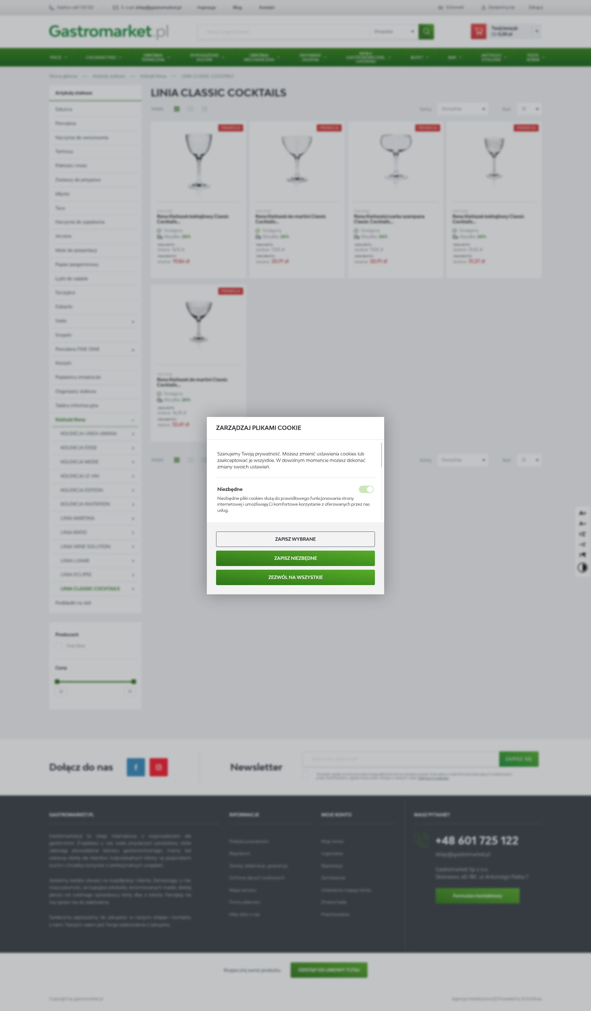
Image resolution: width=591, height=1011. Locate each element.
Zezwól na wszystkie (295, 577)
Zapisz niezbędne (295, 558)
